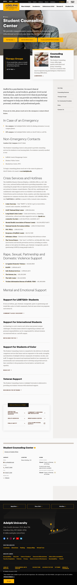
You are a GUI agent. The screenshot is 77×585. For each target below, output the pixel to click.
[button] (61, 2)
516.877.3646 (8, 467)
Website (7, 477)
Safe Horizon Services (13, 271)
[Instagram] (11, 538)
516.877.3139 (8, 472)
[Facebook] (4, 538)
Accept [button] (9, 581)
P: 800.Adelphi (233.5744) (14, 533)
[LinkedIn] (21, 538)
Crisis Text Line (11, 204)
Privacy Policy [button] (8, 576)
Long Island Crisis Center (14, 214)
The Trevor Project (12, 240)
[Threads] (7, 538)
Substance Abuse (11, 236)
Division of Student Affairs (11, 451)
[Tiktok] (14, 538)
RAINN (8, 267)
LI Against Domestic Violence (15, 264)
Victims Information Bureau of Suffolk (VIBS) (21, 281)
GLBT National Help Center (15, 210)
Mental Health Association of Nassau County (20, 222)
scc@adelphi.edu (26, 171)
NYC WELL (9, 229)
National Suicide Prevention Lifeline (18, 226)
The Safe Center (11, 278)
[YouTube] (17, 538)
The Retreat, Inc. (11, 274)
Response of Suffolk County (15, 233)
